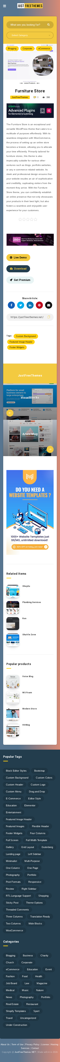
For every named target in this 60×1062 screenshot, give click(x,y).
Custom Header (14, 784)
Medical (10, 990)
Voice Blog (27, 676)
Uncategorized (28, 1018)
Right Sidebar (29, 888)
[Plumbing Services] (12, 607)
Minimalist (11, 861)
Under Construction (16, 1025)
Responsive (34, 881)
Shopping (43, 895)
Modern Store (29, 709)
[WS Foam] (12, 697)
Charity (44, 955)
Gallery (10, 847)
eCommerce (44, 48)
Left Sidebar (34, 854)
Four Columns (38, 833)
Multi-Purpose (32, 861)
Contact (35, 1048)
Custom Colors (44, 777)
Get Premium (22, 280)
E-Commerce (13, 798)
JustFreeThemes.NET (25, 1052)
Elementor (30, 805)
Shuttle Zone (29, 634)
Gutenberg (47, 847)
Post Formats (13, 881)
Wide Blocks (35, 923)
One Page (32, 868)
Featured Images (15, 826)
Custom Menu (13, 791)
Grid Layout (27, 847)
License (45, 1044)
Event (48, 969)
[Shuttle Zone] (12, 639)
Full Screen (12, 840)
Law (27, 983)
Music (25, 990)
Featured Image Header (21, 342)
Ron (24, 618)
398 (48, 97)
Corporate (27, 48)
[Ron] (12, 623)
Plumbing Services (31, 602)
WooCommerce (14, 930)
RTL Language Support (18, 895)
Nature (40, 990)
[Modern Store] (12, 713)
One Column (13, 868)
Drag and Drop (37, 791)
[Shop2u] (12, 591)
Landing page (13, 854)
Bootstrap (39, 770)
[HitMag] (12, 730)
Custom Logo (38, 784)
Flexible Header (40, 826)
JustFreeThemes (30, 375)
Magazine (42, 983)
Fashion (10, 976)
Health (38, 976)
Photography (13, 875)
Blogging (12, 48)
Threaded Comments (17, 909)
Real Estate (12, 1004)
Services (25, 1048)
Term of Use (17, 1044)
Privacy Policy (32, 1044)
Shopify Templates (16, 1011)
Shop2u (26, 586)
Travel (9, 1018)
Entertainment (13, 812)
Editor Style (34, 798)
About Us (5, 1044)
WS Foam (27, 692)
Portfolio (31, 875)
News (9, 997)
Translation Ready (40, 916)
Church (10, 962)
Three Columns (14, 916)
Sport (36, 1011)
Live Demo (20, 257)
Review (10, 888)
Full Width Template (36, 840)
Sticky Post (12, 902)
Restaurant (32, 1004)
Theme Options (34, 902)
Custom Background (26, 336)
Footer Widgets (17, 347)
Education (11, 805)
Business (28, 955)
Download (20, 268)
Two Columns (13, 923)
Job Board (11, 983)
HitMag (26, 725)
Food (25, 976)
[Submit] (48, 24)
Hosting (54, 1044)
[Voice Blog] (12, 681)
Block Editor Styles (16, 770)
